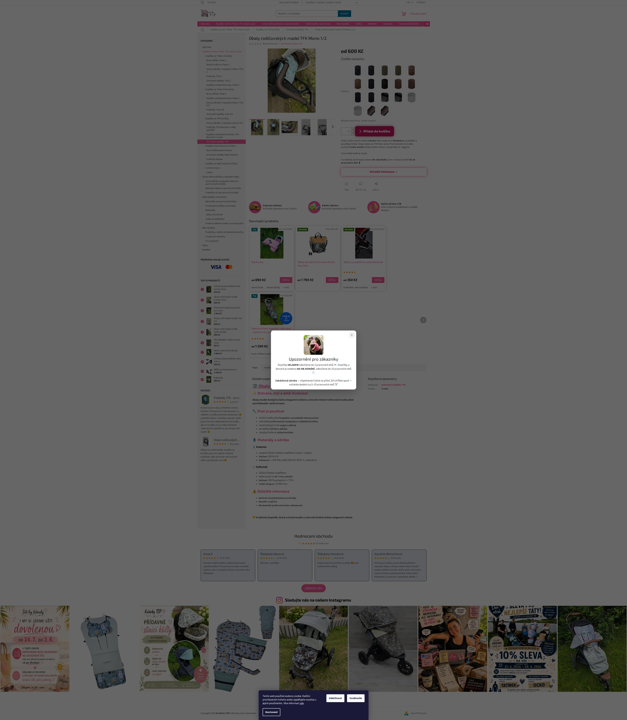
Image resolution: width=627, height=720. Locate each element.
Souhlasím (355, 698)
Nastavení (271, 712)
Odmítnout (335, 698)
